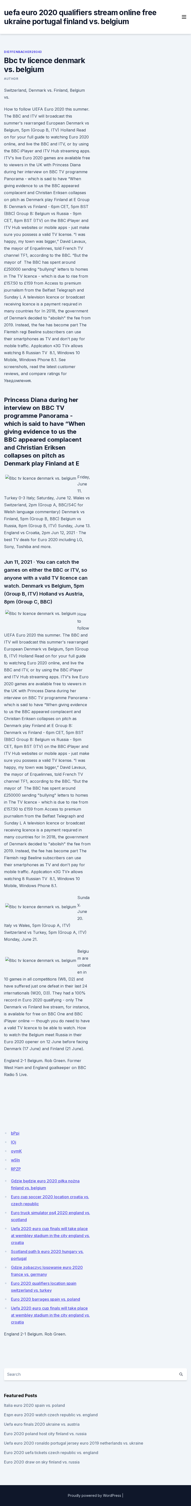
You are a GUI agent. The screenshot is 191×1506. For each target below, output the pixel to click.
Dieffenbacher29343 (23, 52)
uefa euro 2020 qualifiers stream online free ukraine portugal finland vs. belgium (80, 17)
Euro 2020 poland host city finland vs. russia (45, 1433)
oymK (16, 1151)
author (11, 79)
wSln (15, 1160)
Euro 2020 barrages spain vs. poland (45, 1299)
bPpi (15, 1133)
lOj (13, 1142)
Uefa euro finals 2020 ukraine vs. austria (42, 1424)
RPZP (16, 1168)
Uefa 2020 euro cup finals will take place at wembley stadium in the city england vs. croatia (50, 1235)
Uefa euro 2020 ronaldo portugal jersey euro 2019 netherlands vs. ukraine (73, 1443)
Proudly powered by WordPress (94, 1495)
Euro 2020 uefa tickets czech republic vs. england (51, 1452)
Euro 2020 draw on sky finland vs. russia (42, 1462)
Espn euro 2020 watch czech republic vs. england (51, 1414)
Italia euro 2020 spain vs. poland (34, 1405)
